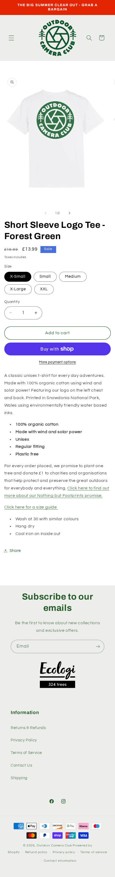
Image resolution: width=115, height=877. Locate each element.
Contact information (60, 860)
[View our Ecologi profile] (57, 674)
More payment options (57, 362)
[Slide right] (69, 213)
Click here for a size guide (31, 507)
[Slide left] (45, 213)
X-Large (18, 289)
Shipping (19, 778)
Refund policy (36, 852)
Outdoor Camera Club (54, 845)
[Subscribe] (98, 646)
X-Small (17, 276)
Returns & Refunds (28, 728)
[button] (11, 38)
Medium (73, 276)
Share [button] (15, 551)
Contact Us (21, 765)
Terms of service (93, 852)
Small (45, 276)
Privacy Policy (24, 740)
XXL (44, 289)
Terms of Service (26, 753)
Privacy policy (64, 852)
